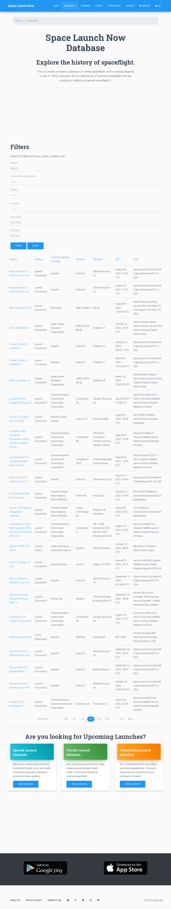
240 (66, 719)
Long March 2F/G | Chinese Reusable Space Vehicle (19, 461)
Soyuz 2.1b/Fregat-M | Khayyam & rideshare (20, 511)
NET (118, 259)
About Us (15, 900)
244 (99, 719)
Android (145, 6)
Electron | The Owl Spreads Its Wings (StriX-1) (18, 598)
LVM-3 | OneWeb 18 (19, 380)
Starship (85, 6)
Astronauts (114, 6)
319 (121, 719)
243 (91, 719)
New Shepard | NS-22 (20, 307)
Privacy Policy (34, 900)
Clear (35, 246)
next (131, 719)
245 (107, 719)
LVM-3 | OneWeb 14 (19, 328)
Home (56, 6)
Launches (69, 6)
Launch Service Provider (23, 176)
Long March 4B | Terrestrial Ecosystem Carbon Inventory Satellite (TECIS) (19, 439)
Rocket (80, 259)
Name (13, 259)
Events (99, 6)
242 (82, 719)
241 (74, 719)
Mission (98, 259)
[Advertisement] (85, 114)
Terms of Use (54, 900)
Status (13, 190)
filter (18, 246)
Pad (135, 259)
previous (42, 719)
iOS (159, 6)
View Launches (25, 784)
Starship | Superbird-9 (20, 637)
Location (14, 203)
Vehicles (129, 6)
